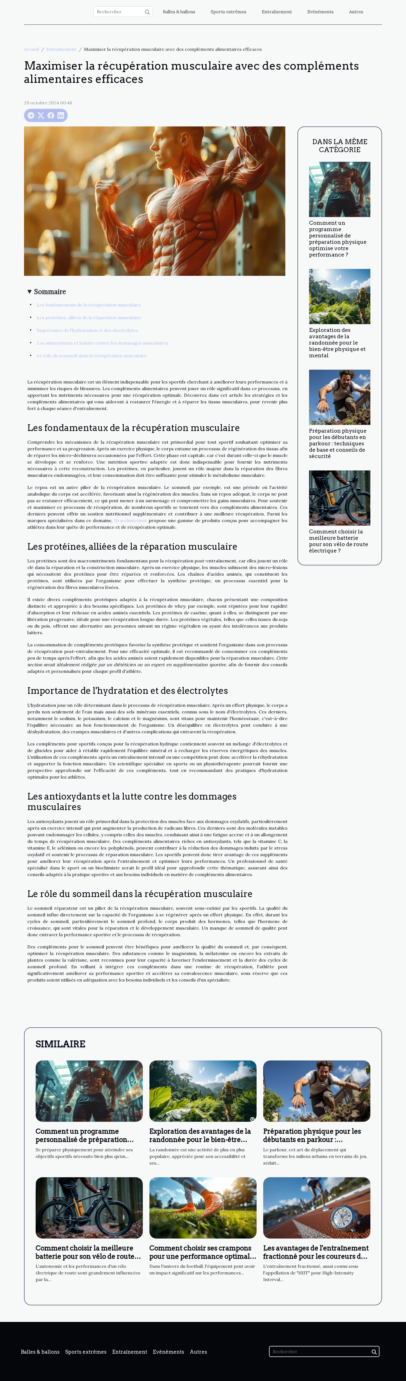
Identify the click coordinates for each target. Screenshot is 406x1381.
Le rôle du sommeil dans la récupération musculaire (92, 355)
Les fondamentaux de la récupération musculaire (89, 305)
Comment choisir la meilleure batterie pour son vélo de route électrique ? (338, 541)
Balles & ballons (179, 11)
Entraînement (277, 11)
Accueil (31, 49)
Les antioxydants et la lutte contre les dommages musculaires (102, 343)
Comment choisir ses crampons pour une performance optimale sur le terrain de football (201, 1256)
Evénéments (320, 11)
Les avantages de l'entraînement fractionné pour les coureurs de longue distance (316, 1256)
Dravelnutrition (130, 520)
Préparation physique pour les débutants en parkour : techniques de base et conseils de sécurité (338, 443)
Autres (356, 11)
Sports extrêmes (228, 11)
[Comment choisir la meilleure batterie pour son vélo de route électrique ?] (339, 497)
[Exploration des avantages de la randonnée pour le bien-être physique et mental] (339, 296)
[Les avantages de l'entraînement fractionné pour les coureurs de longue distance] (316, 1207)
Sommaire (50, 291)
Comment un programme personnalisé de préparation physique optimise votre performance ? (338, 239)
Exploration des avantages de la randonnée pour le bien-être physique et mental (337, 343)
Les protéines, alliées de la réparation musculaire (89, 317)
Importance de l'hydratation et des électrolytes (87, 330)
